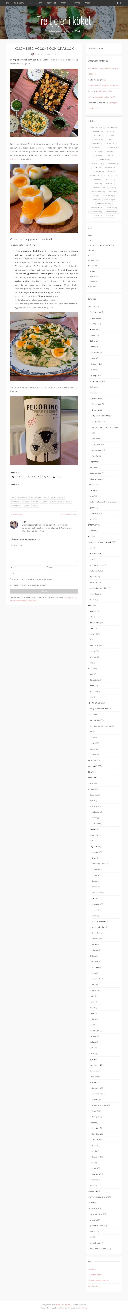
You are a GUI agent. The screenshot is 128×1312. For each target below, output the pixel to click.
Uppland (93, 462)
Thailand (93, 1123)
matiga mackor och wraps (101, 726)
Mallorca (95, 1100)
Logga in (92, 1269)
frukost (99, 156)
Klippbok (76, 3)
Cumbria (95, 875)
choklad (98, 139)
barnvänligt (22, 498)
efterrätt (110, 143)
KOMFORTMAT (94, 703)
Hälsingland (95, 364)
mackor (93, 577)
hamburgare (95, 720)
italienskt (110, 168)
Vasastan (95, 456)
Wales (92, 1186)
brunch (111, 131)
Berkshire (96, 852)
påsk (113, 188)
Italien (92, 1013)
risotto (93, 749)
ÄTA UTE (91, 307)
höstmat (97, 168)
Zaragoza (96, 1117)
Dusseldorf (96, 1157)
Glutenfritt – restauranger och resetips (101, 248)
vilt (91, 697)
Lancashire (96, 904)
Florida (95, 1168)
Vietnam (98, 216)
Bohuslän (94, 329)
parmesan (110, 180)
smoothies (94, 594)
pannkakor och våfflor (99, 588)
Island (92, 1008)
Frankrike (94, 962)
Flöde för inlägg (95, 1275)
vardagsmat (15, 506)
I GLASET (91, 634)
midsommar (95, 623)
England (95, 148)
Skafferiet (51, 3)
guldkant (113, 164)
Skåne (92, 387)
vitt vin (35, 506)
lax (106, 176)
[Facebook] (117, 3)
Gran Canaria (97, 1094)
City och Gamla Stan (100, 416)
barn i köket (96, 127)
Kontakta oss (36, 3)
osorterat (92, 778)
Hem (7, 3)
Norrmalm (96, 439)
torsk (68, 502)
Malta (92, 1048)
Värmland (94, 467)
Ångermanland (96, 318)
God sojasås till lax (104, 91)
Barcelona (96, 1088)
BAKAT (91, 485)
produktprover (99, 188)
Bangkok (96, 1128)
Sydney (95, 818)
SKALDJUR (92, 1191)
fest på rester (110, 148)
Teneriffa (95, 1111)
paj (91, 732)
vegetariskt (96, 212)
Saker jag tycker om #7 (105, 97)
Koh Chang (96, 1134)
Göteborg (94, 347)
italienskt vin (16, 502)
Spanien (93, 1082)
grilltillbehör (97, 164)
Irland (92, 1002)
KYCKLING (92, 760)
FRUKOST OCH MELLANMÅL (100, 542)
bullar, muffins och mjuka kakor (103, 502)
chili (111, 135)
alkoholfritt (94, 645)
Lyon (94, 973)
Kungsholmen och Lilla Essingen (105, 427)
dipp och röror (96, 1214)
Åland (92, 801)
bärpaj (92, 490)
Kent (94, 898)
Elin (39, 54)
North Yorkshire (98, 921)
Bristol (94, 858)
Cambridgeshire (99, 864)
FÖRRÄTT (92, 531)
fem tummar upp (57, 498)
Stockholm (109, 200)
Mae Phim (96, 1140)
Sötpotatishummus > (68, 514)
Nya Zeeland (95, 1065)
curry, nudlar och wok (99, 709)
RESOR (63, 3)
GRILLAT (91, 600)
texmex (93, 755)
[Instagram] (120, 3)
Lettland (93, 1036)
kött (110, 172)
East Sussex (97, 893)
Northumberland (99, 927)
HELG (90, 605)
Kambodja (94, 1031)
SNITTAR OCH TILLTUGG (98, 1197)
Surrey (94, 944)
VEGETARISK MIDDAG (97, 1249)
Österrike (94, 795)
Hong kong (95, 990)
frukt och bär (95, 554)
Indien (92, 996)
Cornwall (95, 869)
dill (45, 498)
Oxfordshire (97, 933)
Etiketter (92, 240)
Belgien (93, 829)
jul (91, 617)
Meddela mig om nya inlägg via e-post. (29, 585)
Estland (93, 956)
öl (90, 640)
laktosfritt (95, 176)
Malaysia (93, 1042)
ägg (12, 498)
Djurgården (97, 421)
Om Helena (94, 276)
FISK (90, 536)
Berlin (94, 1151)
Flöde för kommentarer (98, 1280)
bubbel (93, 651)
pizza (92, 737)
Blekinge (94, 324)
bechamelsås (36, 498)
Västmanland (95, 479)
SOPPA (91, 1203)
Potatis (93, 743)
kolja (27, 502)
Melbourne (96, 812)
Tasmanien (96, 824)
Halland (93, 370)
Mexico (93, 1054)
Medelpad (94, 376)
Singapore (94, 1071)
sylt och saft (95, 1243)
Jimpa (90, 91)
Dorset (95, 887)
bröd (92, 496)
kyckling (99, 172)
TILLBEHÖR (93, 1209)
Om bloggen (19, 3)
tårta (92, 519)
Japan (92, 1025)
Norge (92, 1059)
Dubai (92, 841)
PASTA (91, 783)
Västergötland (96, 473)
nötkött (93, 691)
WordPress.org (94, 1286)
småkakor (94, 513)
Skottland (94, 1077)
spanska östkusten (100, 1105)
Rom (94, 1019)
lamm (92, 686)
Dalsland (93, 341)
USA (92, 1163)
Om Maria (93, 281)
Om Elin (93, 271)
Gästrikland (95, 352)
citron (110, 139)
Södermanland (96, 381)
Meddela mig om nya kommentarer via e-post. (32, 579)
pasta (98, 184)
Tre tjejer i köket (64, 21)
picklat (93, 1231)
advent (93, 611)
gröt (92, 559)
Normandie (97, 979)
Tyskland (93, 1145)
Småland (94, 393)
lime (115, 176)
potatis (35, 502)
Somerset (96, 939)
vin (91, 663)
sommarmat (109, 196)
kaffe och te (95, 571)
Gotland (93, 358)
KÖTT (90, 669)
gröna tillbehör (96, 1226)
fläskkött (93, 680)
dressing (97, 143)
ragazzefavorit (97, 192)
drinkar (93, 657)
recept (44, 502)
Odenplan (96, 444)
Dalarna (93, 335)
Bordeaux (96, 967)
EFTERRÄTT (93, 525)
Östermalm (97, 404)
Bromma (95, 410)
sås (91, 1237)
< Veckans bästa (17, 514)
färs (110, 156)
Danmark (94, 835)
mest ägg (94, 582)
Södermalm (97, 450)
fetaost (99, 152)
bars (92, 548)
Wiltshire (95, 950)
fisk (110, 152)
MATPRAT (92, 766)
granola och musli (97, 565)
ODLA (90, 772)
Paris (94, 985)
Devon (95, 881)
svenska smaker (56, 502)
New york (96, 1174)
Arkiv (87, 3)
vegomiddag (112, 212)
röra (96, 196)
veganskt (112, 208)
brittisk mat (98, 131)
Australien (94, 806)
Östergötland (96, 312)
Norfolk (95, 916)
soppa (96, 200)
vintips (26, 506)
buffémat (99, 135)
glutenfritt (104, 160)
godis (92, 508)
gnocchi (93, 714)
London (97, 180)
